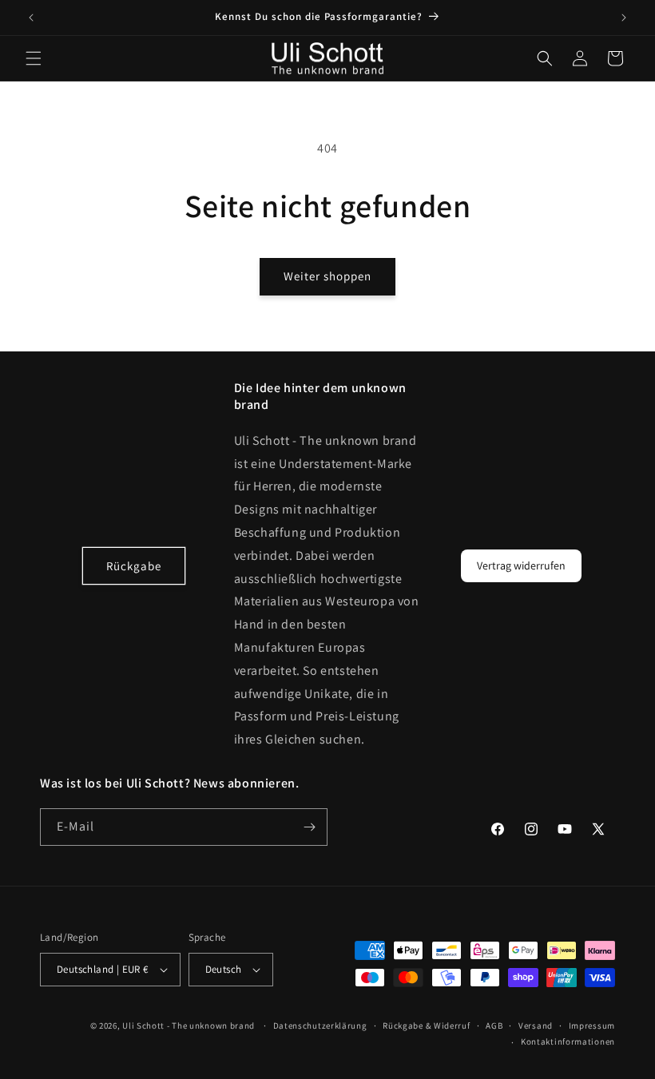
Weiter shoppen (327, 276)
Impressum (592, 1025)
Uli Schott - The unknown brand (188, 1025)
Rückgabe (133, 565)
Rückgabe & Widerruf (426, 1025)
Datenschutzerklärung (320, 1025)
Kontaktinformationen (568, 1041)
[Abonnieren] (309, 827)
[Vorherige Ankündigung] (31, 17)
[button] (33, 58)
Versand (535, 1025)
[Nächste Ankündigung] (623, 17)
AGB (494, 1025)
